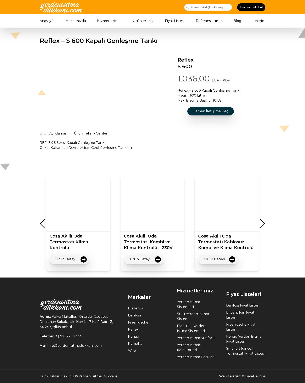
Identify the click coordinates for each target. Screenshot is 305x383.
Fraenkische (138, 322)
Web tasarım (229, 376)
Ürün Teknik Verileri (91, 133)
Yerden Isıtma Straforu (196, 338)
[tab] (53, 133)
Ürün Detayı (66, 259)
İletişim (259, 21)
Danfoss (134, 315)
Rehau (133, 336)
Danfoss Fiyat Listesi (243, 305)
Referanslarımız (209, 21)
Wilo (132, 351)
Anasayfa (47, 21)
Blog (237, 21)
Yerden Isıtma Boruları (196, 357)
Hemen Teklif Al (251, 7)
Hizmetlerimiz (109, 21)
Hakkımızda (76, 21)
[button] (42, 223)
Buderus (135, 308)
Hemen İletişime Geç (210, 111)
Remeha (135, 343)
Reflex (133, 329)
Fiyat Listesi (174, 21)
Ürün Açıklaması (53, 133)
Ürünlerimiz (143, 21)
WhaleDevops (253, 376)
